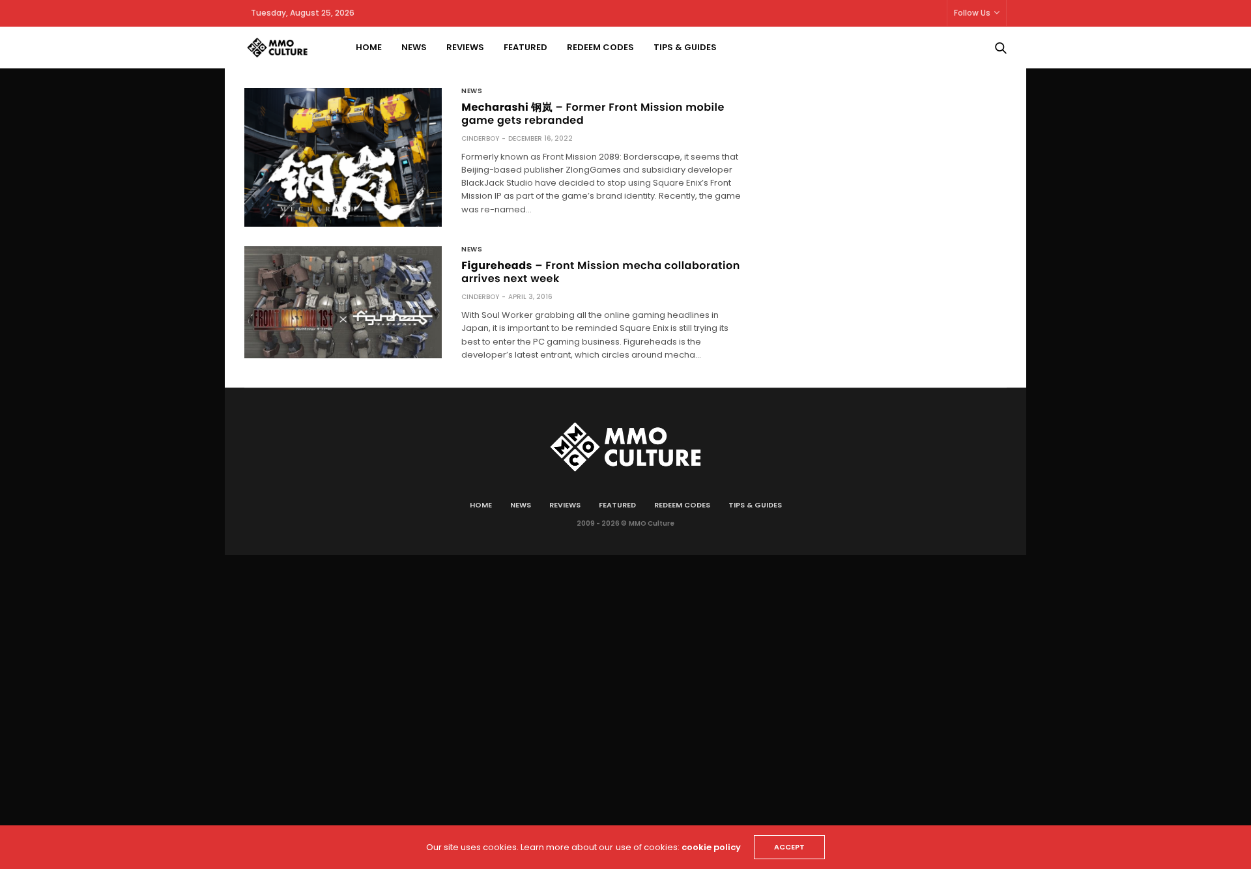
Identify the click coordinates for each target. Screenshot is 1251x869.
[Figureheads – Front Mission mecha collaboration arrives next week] (343, 302)
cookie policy (711, 847)
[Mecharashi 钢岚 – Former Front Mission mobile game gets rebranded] (343, 157)
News (414, 47)
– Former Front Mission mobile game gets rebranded (592, 114)
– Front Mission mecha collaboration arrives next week (600, 272)
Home (369, 47)
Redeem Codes (600, 47)
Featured (525, 47)
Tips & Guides (685, 47)
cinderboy (480, 138)
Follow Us (972, 12)
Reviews (465, 47)
